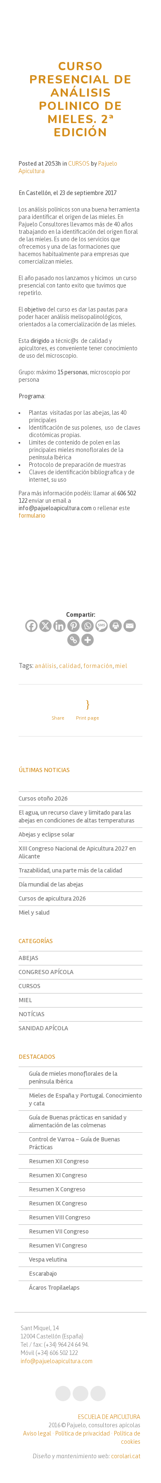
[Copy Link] (73, 640)
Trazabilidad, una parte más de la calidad (70, 870)
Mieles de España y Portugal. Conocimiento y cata (85, 1099)
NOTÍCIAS (32, 1014)
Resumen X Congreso (57, 1189)
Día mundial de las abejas (51, 884)
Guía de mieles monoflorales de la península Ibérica (73, 1077)
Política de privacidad (82, 1433)
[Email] (129, 626)
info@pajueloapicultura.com (56, 1361)
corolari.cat (125, 1456)
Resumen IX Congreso (58, 1203)
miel (121, 666)
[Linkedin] (59, 626)
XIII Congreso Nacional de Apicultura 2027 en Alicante (77, 852)
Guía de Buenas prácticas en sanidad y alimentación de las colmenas (78, 1121)
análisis (46, 666)
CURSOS (79, 163)
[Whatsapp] (87, 626)
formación (98, 666)
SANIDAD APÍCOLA (43, 1028)
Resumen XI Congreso (58, 1175)
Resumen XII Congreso (59, 1161)
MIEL (25, 1000)
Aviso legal (37, 1433)
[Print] (115, 626)
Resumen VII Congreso (59, 1231)
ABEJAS (28, 958)
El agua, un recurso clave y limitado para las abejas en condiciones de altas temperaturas (77, 816)
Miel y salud (34, 912)
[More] (87, 640)
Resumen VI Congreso (58, 1245)
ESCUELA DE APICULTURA (109, 1417)
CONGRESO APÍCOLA (46, 972)
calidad (70, 666)
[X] (45, 626)
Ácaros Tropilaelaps (54, 1287)
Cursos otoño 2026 (43, 798)
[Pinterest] (73, 626)
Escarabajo (43, 1273)
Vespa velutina (48, 1259)
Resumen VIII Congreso (59, 1217)
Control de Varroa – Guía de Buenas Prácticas (74, 1143)
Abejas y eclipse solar (46, 834)
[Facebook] (31, 626)
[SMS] (101, 626)
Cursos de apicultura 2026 (52, 898)
